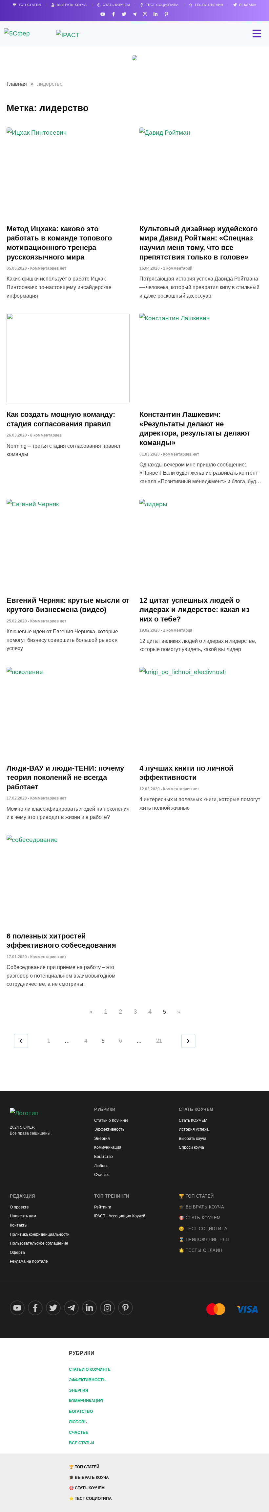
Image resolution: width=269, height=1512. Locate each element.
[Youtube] (103, 14)
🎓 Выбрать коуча (201, 1207)
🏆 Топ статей (196, 1196)
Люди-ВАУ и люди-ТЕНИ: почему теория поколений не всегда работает (65, 777)
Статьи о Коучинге (90, 1369)
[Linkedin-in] (156, 14)
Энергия (78, 1390)
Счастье (78, 1432)
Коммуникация (86, 1401)
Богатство (81, 1411)
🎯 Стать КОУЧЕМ (200, 1217)
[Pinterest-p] (166, 14)
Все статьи (81, 1443)
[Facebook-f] (113, 14)
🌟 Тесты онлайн (200, 1250)
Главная (17, 84)
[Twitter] (124, 14)
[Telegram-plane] (134, 14)
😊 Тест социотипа (203, 1228)
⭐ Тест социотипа (90, 1499)
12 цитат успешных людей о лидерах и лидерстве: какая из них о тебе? (194, 609)
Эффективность (87, 1380)
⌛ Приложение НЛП (204, 1239)
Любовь (78, 1422)
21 (159, 1041)
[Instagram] (145, 14)
